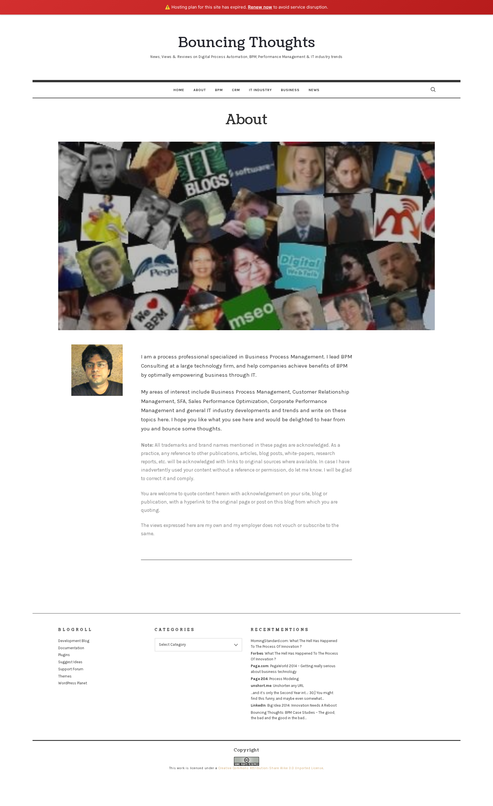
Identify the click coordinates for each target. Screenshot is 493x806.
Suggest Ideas (70, 662)
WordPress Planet (72, 683)
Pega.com (259, 666)
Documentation (71, 648)
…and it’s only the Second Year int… (279, 693)
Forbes (257, 653)
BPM (219, 90)
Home (178, 90)
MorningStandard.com (269, 641)
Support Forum (70, 669)
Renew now (260, 7)
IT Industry (260, 90)
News (314, 90)
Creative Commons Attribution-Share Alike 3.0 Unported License (271, 768)
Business (290, 90)
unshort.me (261, 685)
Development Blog (73, 641)
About (199, 90)
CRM (236, 90)
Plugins (64, 655)
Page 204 (259, 679)
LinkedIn (258, 705)
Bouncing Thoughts (267, 712)
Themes (65, 676)
